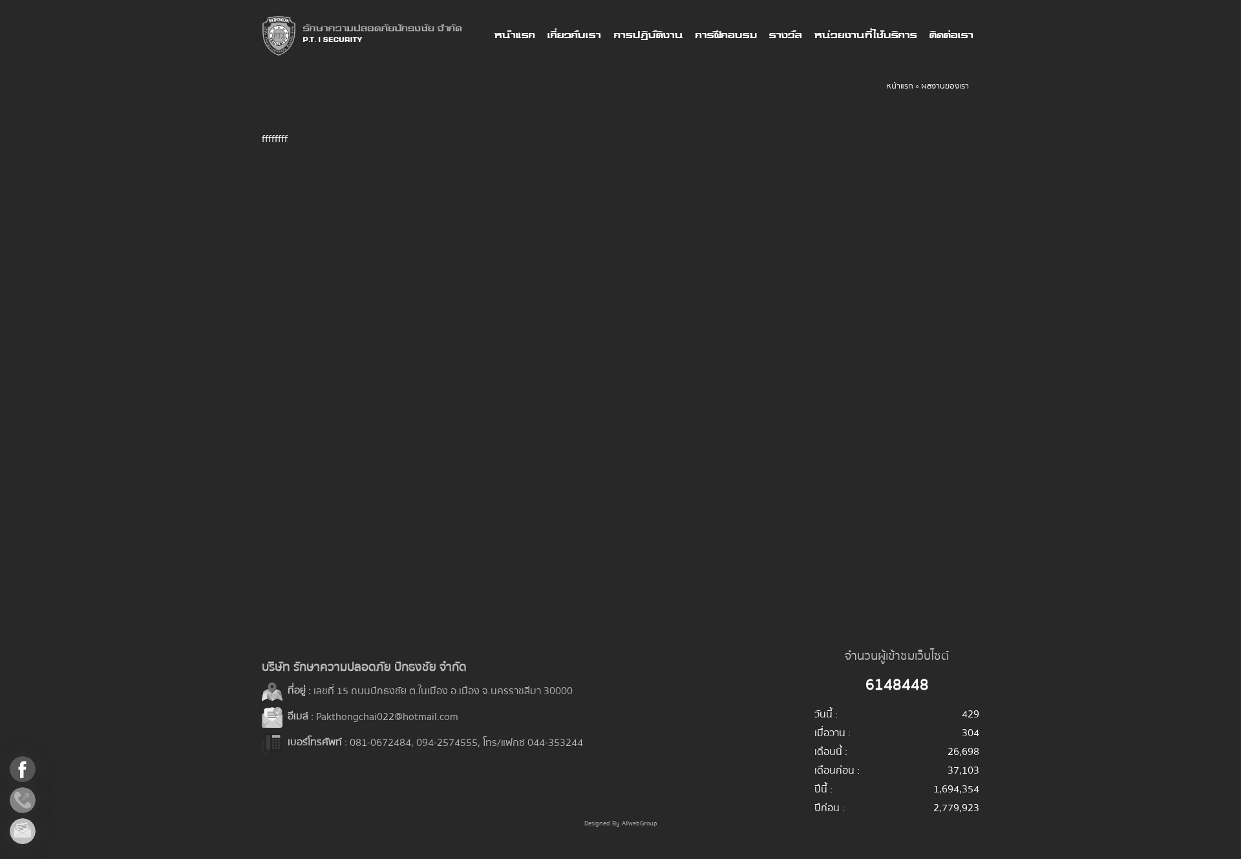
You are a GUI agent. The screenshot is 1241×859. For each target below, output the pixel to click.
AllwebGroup (639, 823)
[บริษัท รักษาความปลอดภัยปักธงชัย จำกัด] (362, 36)
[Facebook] (33, 769)
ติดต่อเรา (951, 35)
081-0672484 (380, 742)
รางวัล (785, 35)
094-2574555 (447, 742)
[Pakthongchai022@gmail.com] (33, 831)
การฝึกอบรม (725, 35)
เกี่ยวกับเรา (573, 35)
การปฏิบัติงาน (648, 35)
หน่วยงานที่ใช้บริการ (865, 35)
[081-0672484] (33, 800)
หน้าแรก (514, 35)
